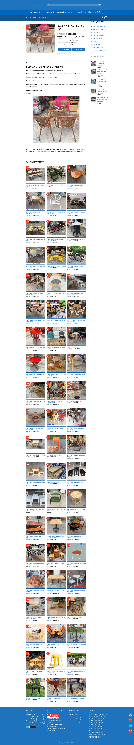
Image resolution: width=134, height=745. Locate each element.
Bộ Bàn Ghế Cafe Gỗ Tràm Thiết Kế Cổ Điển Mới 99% (56, 402)
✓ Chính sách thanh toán (74, 721)
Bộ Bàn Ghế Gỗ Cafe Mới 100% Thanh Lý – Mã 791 (35, 267)
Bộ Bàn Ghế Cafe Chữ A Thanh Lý (75, 347)
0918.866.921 (98, 727)
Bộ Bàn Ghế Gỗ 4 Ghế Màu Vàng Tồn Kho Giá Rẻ (35, 212)
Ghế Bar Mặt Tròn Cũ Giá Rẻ (74, 617)
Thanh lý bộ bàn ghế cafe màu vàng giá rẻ (35, 672)
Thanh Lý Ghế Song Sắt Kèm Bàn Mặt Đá (35, 240)
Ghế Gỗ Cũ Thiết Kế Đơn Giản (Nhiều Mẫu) (56, 294)
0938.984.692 (97, 725)
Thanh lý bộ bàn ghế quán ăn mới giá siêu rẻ (56, 321)
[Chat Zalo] (130, 725)
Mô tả (28, 62)
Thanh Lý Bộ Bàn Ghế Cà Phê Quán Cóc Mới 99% (76, 483)
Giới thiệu (71, 12)
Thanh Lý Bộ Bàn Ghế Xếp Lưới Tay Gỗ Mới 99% (76, 267)
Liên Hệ (79, 12)
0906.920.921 (98, 731)
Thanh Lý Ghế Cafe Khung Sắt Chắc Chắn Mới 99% (56, 212)
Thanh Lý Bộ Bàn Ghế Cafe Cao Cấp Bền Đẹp (35, 564)
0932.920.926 (98, 729)
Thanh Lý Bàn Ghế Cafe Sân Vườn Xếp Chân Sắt (34, 429)
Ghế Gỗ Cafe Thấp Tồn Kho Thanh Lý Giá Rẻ (76, 510)
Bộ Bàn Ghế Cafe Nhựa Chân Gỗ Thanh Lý (34, 645)
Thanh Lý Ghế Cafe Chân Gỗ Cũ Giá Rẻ (76, 375)
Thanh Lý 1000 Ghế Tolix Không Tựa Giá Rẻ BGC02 (56, 672)
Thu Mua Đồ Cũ (61, 12)
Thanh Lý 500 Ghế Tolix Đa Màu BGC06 (55, 429)
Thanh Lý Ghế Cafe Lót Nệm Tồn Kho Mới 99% (76, 564)
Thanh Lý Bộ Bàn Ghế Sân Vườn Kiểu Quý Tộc (35, 402)
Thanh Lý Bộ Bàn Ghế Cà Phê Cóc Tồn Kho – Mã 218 (75, 294)
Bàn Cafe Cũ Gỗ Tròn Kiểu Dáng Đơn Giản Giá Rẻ (35, 348)
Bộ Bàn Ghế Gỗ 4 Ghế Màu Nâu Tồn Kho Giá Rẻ (76, 429)
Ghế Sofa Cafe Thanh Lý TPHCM (55, 185)
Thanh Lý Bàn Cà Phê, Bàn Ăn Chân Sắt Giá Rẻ (55, 591)
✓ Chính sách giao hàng (74, 719)
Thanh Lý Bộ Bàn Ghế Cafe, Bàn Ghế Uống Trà (76, 186)
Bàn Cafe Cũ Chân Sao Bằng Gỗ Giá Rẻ (35, 375)
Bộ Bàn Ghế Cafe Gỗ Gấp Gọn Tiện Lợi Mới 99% (55, 645)
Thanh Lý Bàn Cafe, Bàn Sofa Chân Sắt (76, 699)
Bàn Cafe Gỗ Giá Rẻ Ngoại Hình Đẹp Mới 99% (56, 699)
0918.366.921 (99, 723)
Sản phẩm (35, 17)
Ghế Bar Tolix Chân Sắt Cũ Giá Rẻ (55, 455)
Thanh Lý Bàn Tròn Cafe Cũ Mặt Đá (76, 401)
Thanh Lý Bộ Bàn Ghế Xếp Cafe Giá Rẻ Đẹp (76, 212)
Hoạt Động (88, 12)
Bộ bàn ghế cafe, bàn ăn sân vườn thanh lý (34, 537)
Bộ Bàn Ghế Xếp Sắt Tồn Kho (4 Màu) (56, 266)
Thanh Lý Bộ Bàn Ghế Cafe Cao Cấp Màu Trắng (76, 591)
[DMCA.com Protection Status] (31, 727)
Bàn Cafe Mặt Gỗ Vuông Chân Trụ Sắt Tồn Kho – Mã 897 (55, 537)
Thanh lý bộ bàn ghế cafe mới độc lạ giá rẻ (56, 564)
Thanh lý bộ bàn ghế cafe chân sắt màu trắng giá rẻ (76, 321)
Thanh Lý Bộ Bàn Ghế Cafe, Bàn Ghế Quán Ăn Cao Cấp (76, 537)
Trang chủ (29, 17)
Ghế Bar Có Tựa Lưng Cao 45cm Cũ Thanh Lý (35, 186)
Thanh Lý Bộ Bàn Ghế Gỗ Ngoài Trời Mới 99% (35, 591)
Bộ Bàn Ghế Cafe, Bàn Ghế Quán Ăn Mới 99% (76, 456)
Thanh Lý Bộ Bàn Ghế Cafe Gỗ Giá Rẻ (35, 455)
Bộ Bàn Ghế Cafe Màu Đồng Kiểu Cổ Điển (56, 618)
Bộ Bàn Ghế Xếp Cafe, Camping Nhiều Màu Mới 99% (34, 618)
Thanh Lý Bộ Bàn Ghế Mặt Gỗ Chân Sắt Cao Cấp (35, 294)
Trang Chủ (50, 12)
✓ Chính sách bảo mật (74, 723)
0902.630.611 (98, 721)
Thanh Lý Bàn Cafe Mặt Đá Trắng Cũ (76, 239)
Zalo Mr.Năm (78, 49)
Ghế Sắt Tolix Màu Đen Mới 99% (34, 698)
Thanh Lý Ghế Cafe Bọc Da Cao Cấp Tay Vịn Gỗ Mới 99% (56, 510)
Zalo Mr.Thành (65, 49)
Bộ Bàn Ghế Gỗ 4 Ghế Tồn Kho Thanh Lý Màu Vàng (56, 375)
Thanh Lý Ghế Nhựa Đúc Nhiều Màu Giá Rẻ (56, 348)
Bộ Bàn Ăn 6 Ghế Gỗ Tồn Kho (54, 482)
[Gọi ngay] (130, 731)
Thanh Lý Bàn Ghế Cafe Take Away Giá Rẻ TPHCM (35, 510)
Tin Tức (96, 12)
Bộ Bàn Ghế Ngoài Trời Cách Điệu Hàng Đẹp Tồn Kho (55, 240)
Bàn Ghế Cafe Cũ (43, 17)
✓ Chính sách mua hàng (74, 717)
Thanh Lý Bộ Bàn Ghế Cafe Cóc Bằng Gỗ (35, 483)
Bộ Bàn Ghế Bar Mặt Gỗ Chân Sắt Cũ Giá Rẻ (76, 645)
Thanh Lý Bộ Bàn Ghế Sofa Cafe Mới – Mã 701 (76, 672)
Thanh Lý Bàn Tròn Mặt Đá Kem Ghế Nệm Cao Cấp (35, 321)
